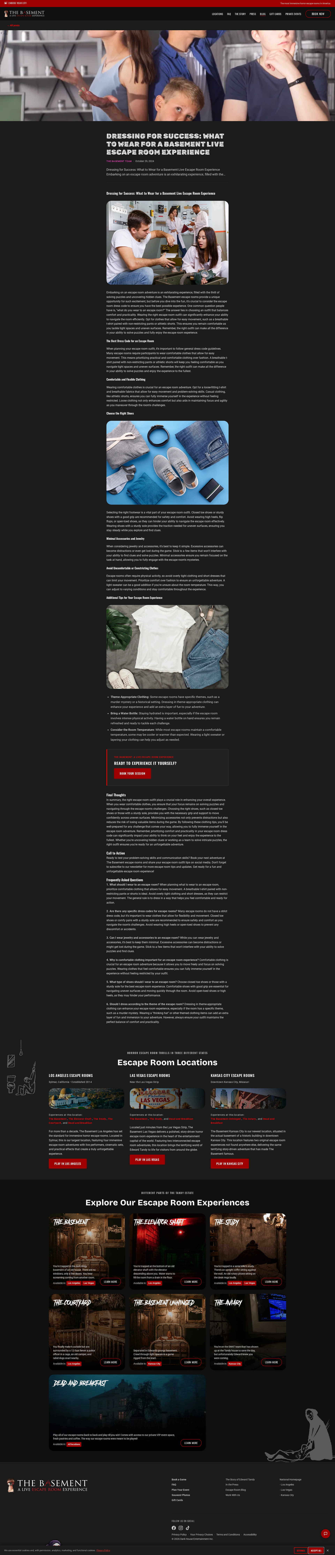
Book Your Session (132, 773)
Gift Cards (275, 14)
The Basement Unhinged (226, 1118)
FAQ (229, 14)
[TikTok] (188, 1528)
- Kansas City (287, 1495)
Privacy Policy (103, 1550)
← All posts (13, 25)
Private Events (293, 14)
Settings (301, 1550)
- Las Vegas (286, 1489)
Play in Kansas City (229, 1163)
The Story (240, 14)
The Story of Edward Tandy (240, 1479)
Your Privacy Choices (201, 1534)
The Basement (58, 1118)
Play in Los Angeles (67, 1163)
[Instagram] (181, 1528)
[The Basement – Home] (85, 1485)
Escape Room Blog (236, 1489)
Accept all (316, 1550)
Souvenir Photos (181, 1495)
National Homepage (290, 1479)
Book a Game (179, 1479)
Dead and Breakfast (80, 1122)
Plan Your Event (180, 1489)
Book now (318, 14)
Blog (263, 14)
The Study (100, 1118)
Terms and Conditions (228, 1534)
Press (253, 14)
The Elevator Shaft (80, 1118)
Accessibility (250, 1534)
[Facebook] (174, 1528)
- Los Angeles (287, 1484)
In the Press (232, 1484)
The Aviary (249, 1118)
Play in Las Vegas (147, 1159)
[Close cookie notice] (328, 1550)
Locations (217, 14)
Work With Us (233, 1495)
